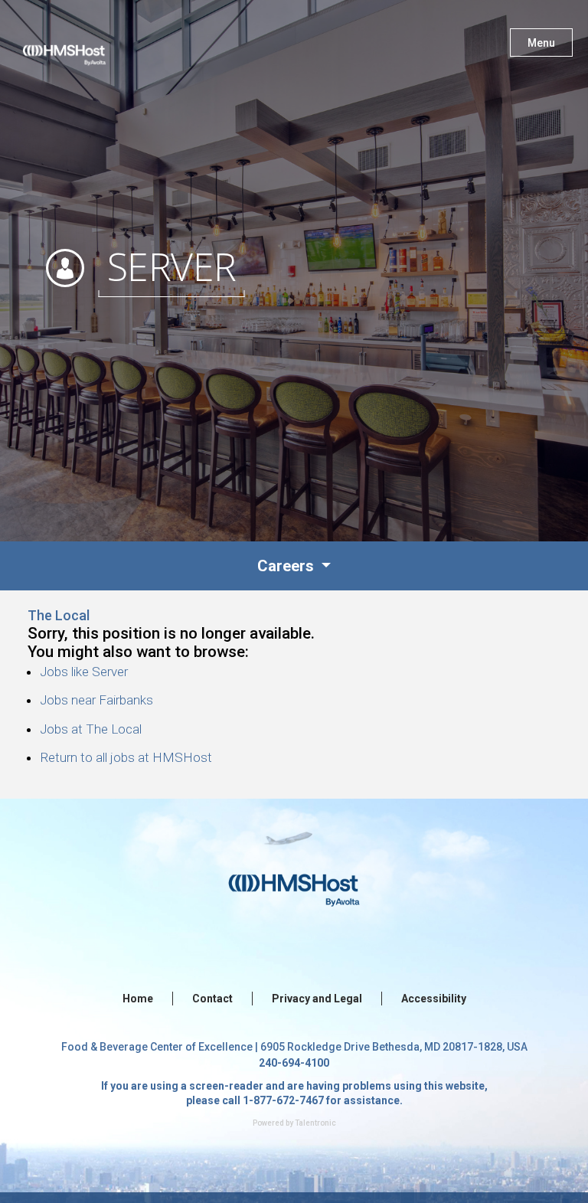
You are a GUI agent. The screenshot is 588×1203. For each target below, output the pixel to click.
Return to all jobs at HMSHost (126, 757)
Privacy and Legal (317, 998)
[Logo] (78, 46)
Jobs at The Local (91, 729)
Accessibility (433, 998)
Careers (287, 566)
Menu (541, 43)
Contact (212, 998)
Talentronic (315, 1123)
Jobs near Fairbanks (96, 700)
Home (137, 998)
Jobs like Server (84, 671)
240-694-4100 (294, 1063)
